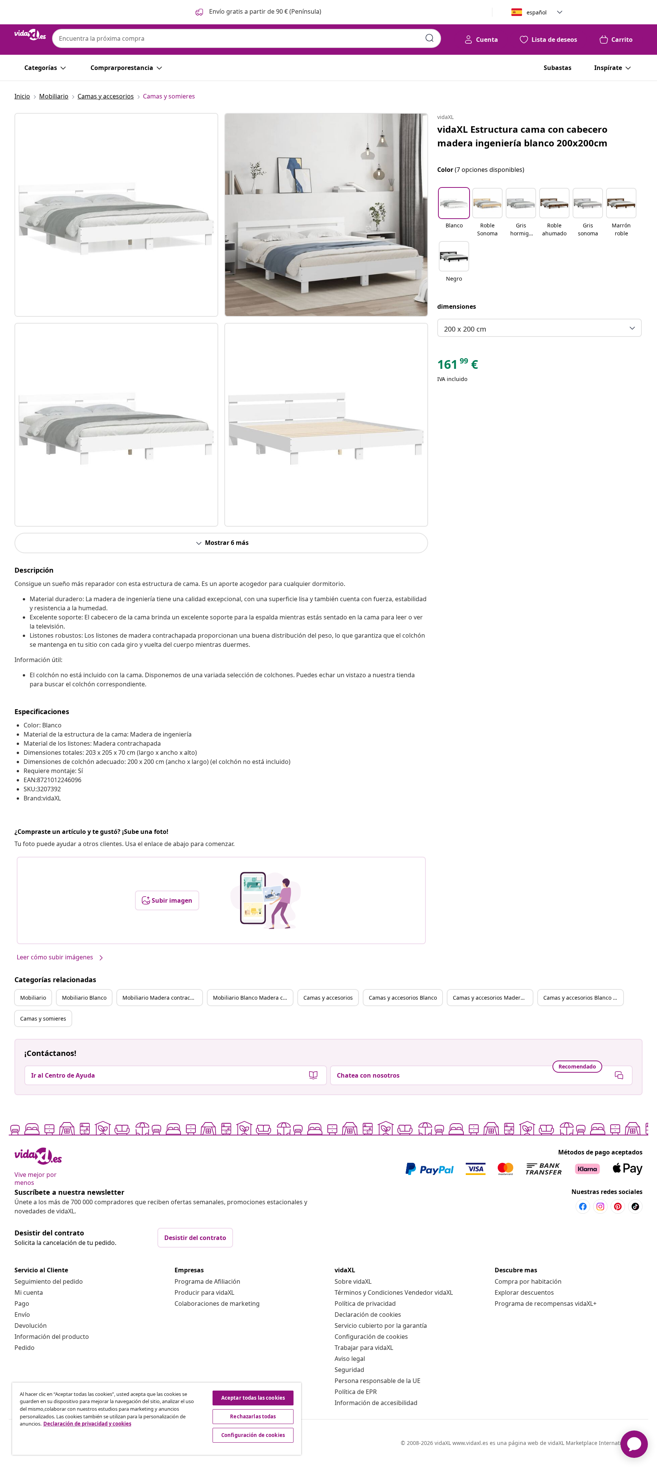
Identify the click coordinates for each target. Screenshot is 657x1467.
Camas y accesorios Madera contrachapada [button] (493, 997)
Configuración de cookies (371, 1336)
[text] (457, 366)
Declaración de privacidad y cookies (87, 1423)
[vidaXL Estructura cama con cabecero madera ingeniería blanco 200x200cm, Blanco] (116, 215)
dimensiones (456, 306)
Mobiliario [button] (33, 997)
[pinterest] (618, 1206)
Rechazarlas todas (253, 1416)
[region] (156, 1419)
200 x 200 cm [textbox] (465, 328)
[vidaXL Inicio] (30, 34)
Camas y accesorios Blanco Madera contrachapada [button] (583, 997)
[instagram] (600, 1206)
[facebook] (583, 1206)
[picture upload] (266, 900)
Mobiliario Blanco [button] (84, 997)
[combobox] (246, 38)
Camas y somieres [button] (43, 1018)
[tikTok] (635, 1206)
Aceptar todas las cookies (253, 1397)
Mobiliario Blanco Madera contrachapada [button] (253, 997)
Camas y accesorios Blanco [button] (403, 997)
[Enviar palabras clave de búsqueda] (430, 38)
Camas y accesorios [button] (328, 997)
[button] (257, 12)
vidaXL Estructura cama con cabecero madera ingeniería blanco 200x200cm (522, 136)
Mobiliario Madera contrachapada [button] (162, 997)
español (537, 12)
